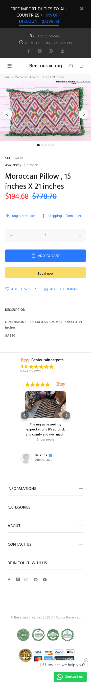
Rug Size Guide (23, 216)
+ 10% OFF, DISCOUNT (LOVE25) (40, 18)
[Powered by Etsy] (61, 384)
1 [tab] (38, 145)
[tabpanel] (45, 111)
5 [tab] (52, 145)
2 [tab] (42, 145)
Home (6, 77)
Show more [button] (45, 439)
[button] (25, 415)
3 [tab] (45, 145)
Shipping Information (64, 216)
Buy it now (46, 274)
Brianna (41, 455)
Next (83, 114)
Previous (7, 114)
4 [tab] (49, 145)
